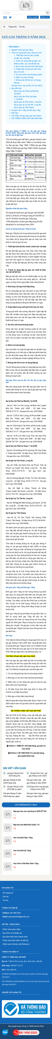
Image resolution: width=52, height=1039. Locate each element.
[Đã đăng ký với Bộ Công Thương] (26, 1009)
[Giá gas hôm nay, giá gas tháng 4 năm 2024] (37, 787)
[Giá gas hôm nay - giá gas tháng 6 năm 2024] (37, 774)
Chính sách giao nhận (11, 929)
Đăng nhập (33, 17)
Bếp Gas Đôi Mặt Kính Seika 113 (26, 825)
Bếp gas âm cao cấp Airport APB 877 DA (29, 811)
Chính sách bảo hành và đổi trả (15, 940)
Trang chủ (12, 27)
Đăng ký (45, 17)
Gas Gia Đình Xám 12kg (23, 838)
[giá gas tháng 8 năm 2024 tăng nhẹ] (14, 774)
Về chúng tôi (8, 893)
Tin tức (22, 27)
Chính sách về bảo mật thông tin (16, 944)
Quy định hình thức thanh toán (15, 937)
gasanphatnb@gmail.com (16, 917)
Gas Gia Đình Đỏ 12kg (22, 851)
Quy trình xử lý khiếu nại (12, 933)
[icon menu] (5, 17)
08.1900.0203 (12, 913)
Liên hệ (5, 896)
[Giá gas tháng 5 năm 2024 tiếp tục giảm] (14, 787)
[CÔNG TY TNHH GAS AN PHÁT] (26, 5)
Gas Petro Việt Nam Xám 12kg (25, 863)
